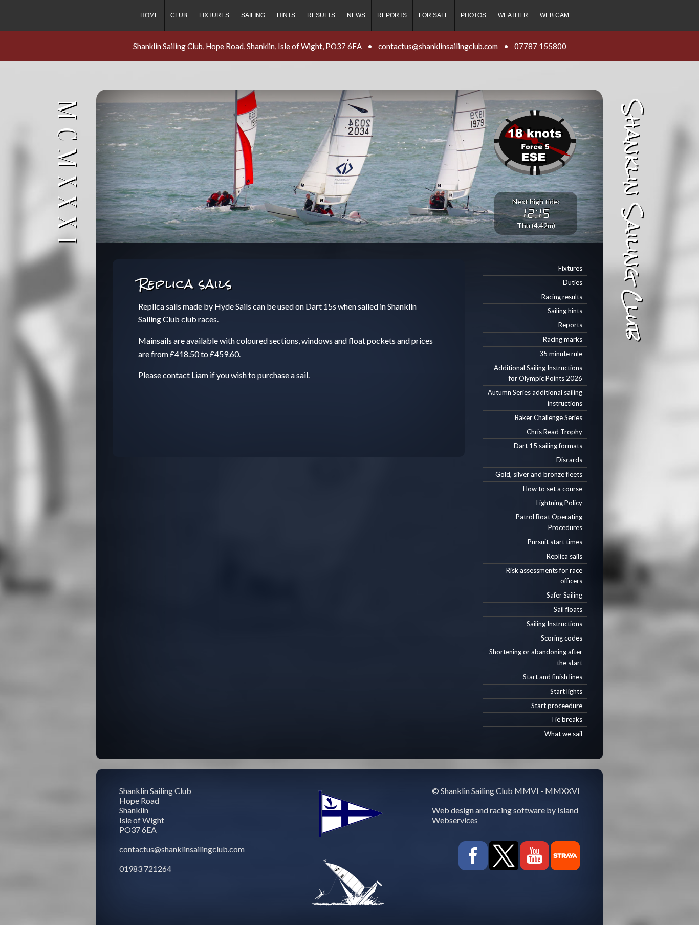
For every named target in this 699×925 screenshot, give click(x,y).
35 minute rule (560, 353)
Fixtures (214, 15)
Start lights (566, 691)
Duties (572, 282)
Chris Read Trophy (554, 432)
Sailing (253, 15)
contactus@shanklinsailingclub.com (438, 46)
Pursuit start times (555, 542)
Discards (569, 460)
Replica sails (564, 556)
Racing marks (562, 339)
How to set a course (552, 488)
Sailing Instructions (554, 624)
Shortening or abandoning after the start (535, 657)
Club (178, 15)
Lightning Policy (559, 503)
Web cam (554, 15)
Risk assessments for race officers (544, 575)
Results (321, 15)
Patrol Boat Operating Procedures (549, 522)
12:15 (536, 213)
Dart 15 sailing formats (548, 446)
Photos (473, 15)
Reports (392, 15)
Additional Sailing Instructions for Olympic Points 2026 (538, 373)
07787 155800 (540, 46)
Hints (286, 15)
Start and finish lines (552, 677)
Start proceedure (556, 705)
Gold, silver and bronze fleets (538, 474)
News (356, 15)
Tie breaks (566, 719)
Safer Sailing (564, 595)
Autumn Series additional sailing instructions (535, 397)
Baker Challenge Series (548, 417)
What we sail (563, 734)
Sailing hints (565, 310)
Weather (513, 15)
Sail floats (568, 609)
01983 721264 (145, 868)
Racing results (561, 297)
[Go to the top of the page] (28, 905)
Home (149, 15)
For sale (434, 15)
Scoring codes (561, 638)
